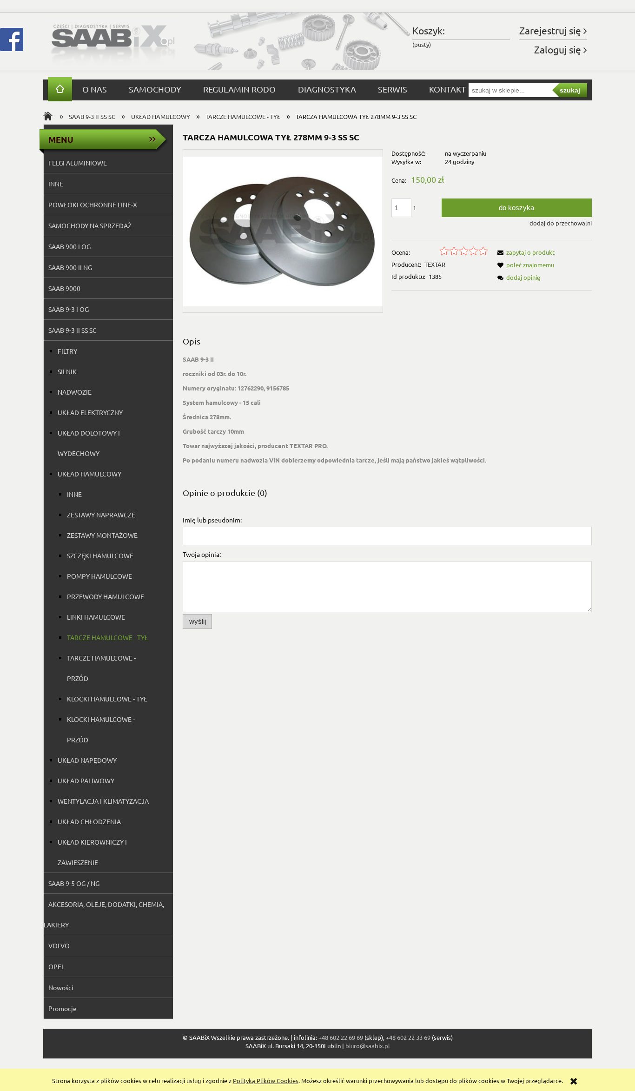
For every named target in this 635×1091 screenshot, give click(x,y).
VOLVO (59, 945)
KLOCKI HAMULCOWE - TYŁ (107, 698)
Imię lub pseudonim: (212, 520)
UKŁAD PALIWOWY (86, 780)
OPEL (56, 966)
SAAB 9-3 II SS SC (72, 330)
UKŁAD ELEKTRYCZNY (90, 412)
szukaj (570, 90)
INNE (55, 183)
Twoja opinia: (202, 554)
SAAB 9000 (64, 288)
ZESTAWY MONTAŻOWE (102, 535)
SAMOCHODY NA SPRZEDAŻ (90, 225)
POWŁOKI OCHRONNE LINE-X (92, 204)
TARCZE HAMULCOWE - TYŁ (107, 637)
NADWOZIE (75, 392)
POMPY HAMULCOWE (99, 576)
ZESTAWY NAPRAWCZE (101, 514)
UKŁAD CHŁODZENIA (89, 821)
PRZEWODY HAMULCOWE (105, 596)
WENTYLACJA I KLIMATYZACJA (103, 801)
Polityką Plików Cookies (265, 1080)
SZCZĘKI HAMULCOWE (100, 555)
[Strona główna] (113, 41)
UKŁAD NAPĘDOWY (87, 760)
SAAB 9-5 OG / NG (73, 883)
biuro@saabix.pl (367, 1046)
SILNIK (67, 371)
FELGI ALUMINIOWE (77, 163)
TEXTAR (434, 264)
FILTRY (67, 351)
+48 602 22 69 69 (340, 1037)
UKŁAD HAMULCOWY (89, 473)
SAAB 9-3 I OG (68, 309)
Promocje (62, 1008)
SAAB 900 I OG (69, 246)
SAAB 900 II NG (70, 267)
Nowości (60, 987)
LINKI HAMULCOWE (96, 617)
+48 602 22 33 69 (408, 1037)
